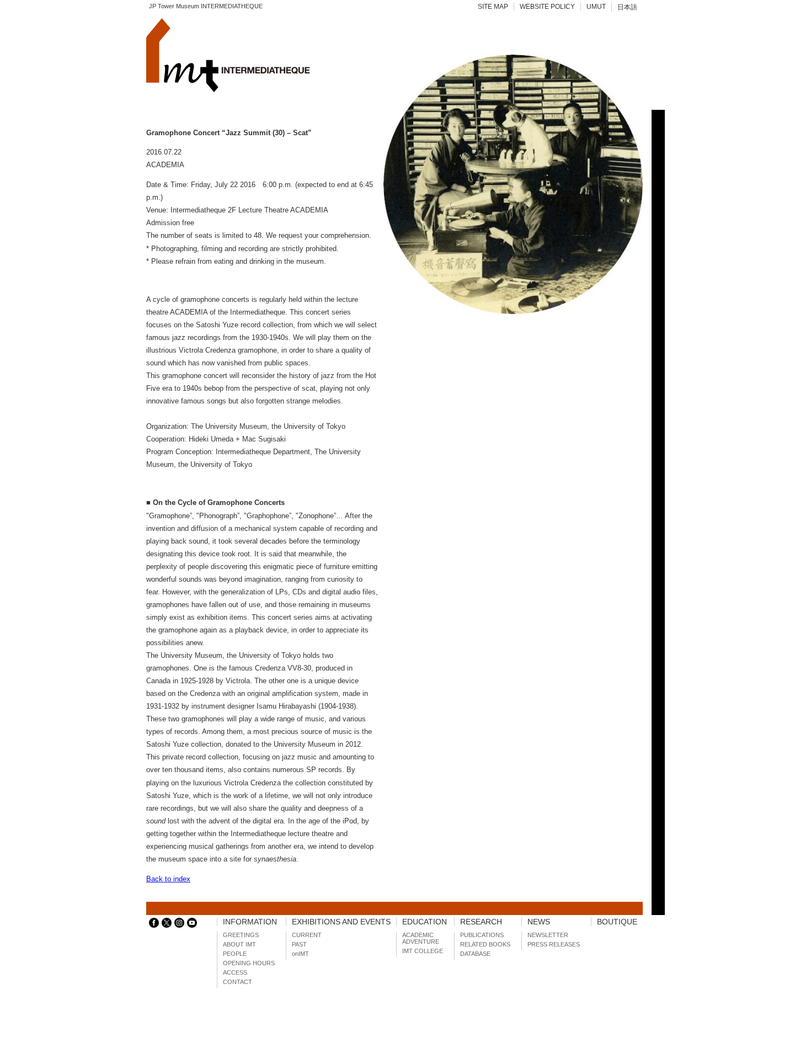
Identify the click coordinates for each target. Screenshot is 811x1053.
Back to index (168, 879)
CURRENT (307, 935)
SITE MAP (493, 6)
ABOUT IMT (239, 944)
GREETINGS (241, 935)
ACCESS (235, 972)
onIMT (300, 953)
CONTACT (237, 981)
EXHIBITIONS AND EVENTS (341, 922)
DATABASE (475, 953)
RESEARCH (481, 922)
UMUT (596, 6)
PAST (299, 944)
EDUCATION (424, 922)
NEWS (538, 922)
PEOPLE (235, 953)
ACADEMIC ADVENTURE (420, 938)
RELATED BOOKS (485, 944)
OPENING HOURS (249, 963)
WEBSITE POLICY (547, 6)
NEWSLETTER (547, 935)
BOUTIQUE (617, 922)
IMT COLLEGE (422, 951)
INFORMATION (250, 922)
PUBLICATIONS (482, 935)
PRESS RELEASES (553, 944)
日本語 (627, 7)
